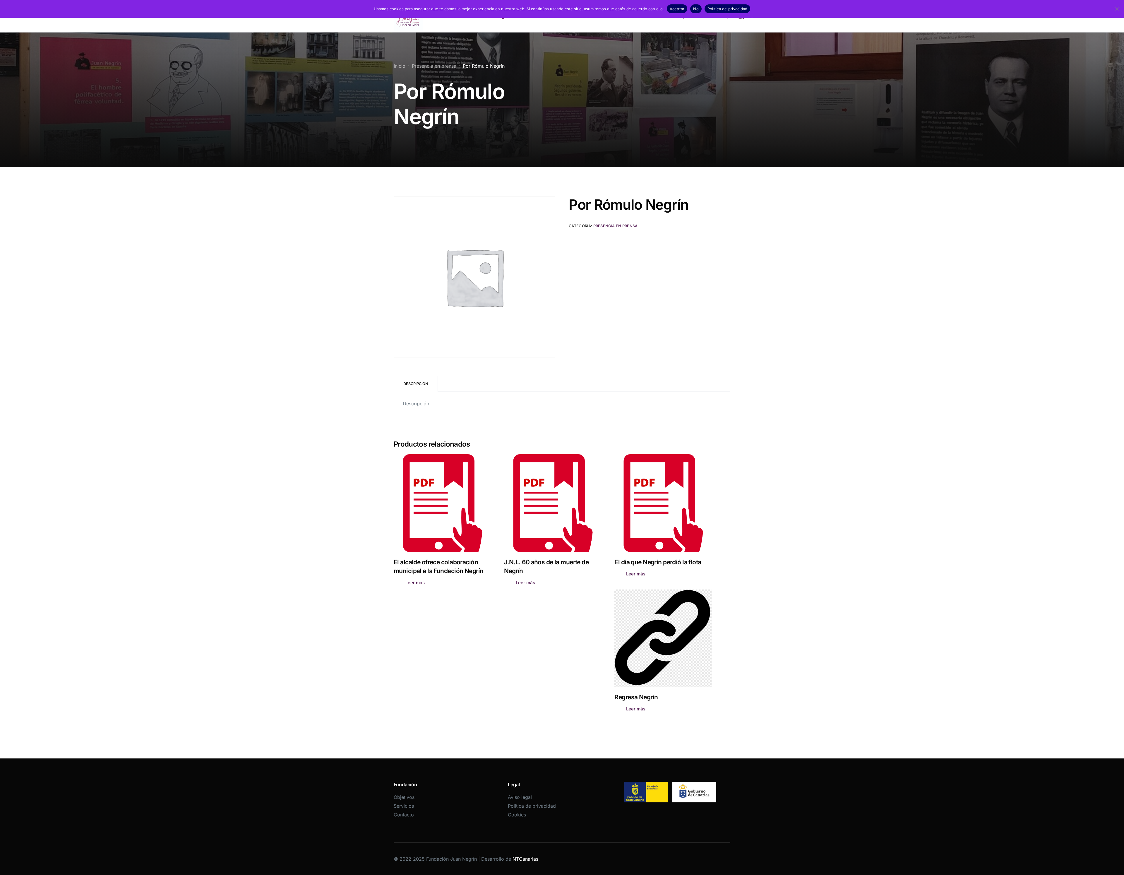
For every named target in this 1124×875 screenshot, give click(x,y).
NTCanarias (525, 859)
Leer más (415, 582)
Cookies (517, 815)
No (696, 8)
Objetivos (404, 797)
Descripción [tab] (415, 384)
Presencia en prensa (615, 226)
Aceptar (677, 8)
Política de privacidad (532, 806)
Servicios (404, 806)
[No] (1117, 9)
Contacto (404, 815)
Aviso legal (520, 797)
